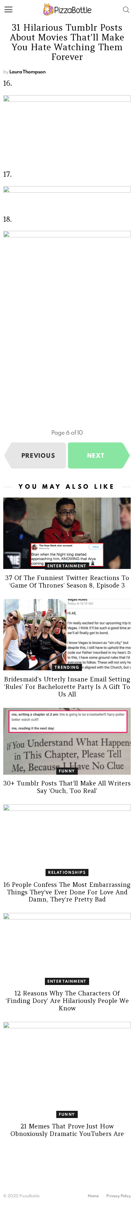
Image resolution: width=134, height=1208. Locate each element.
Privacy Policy (118, 1196)
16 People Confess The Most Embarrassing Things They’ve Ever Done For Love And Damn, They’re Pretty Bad (67, 892)
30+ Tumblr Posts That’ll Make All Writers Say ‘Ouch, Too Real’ (67, 787)
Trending (67, 667)
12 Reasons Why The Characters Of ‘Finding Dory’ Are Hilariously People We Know (67, 1000)
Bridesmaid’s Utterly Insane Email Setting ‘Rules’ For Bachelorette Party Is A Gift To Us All (67, 686)
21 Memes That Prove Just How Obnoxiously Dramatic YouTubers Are (67, 1130)
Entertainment (67, 566)
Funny (67, 771)
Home (93, 1196)
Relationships (67, 872)
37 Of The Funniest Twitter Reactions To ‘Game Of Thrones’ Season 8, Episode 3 (67, 581)
